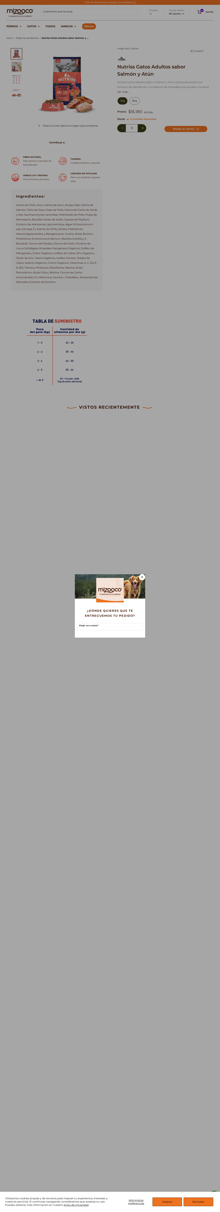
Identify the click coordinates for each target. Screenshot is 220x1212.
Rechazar (198, 1201)
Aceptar (167, 1201)
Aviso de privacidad (76, 1205)
